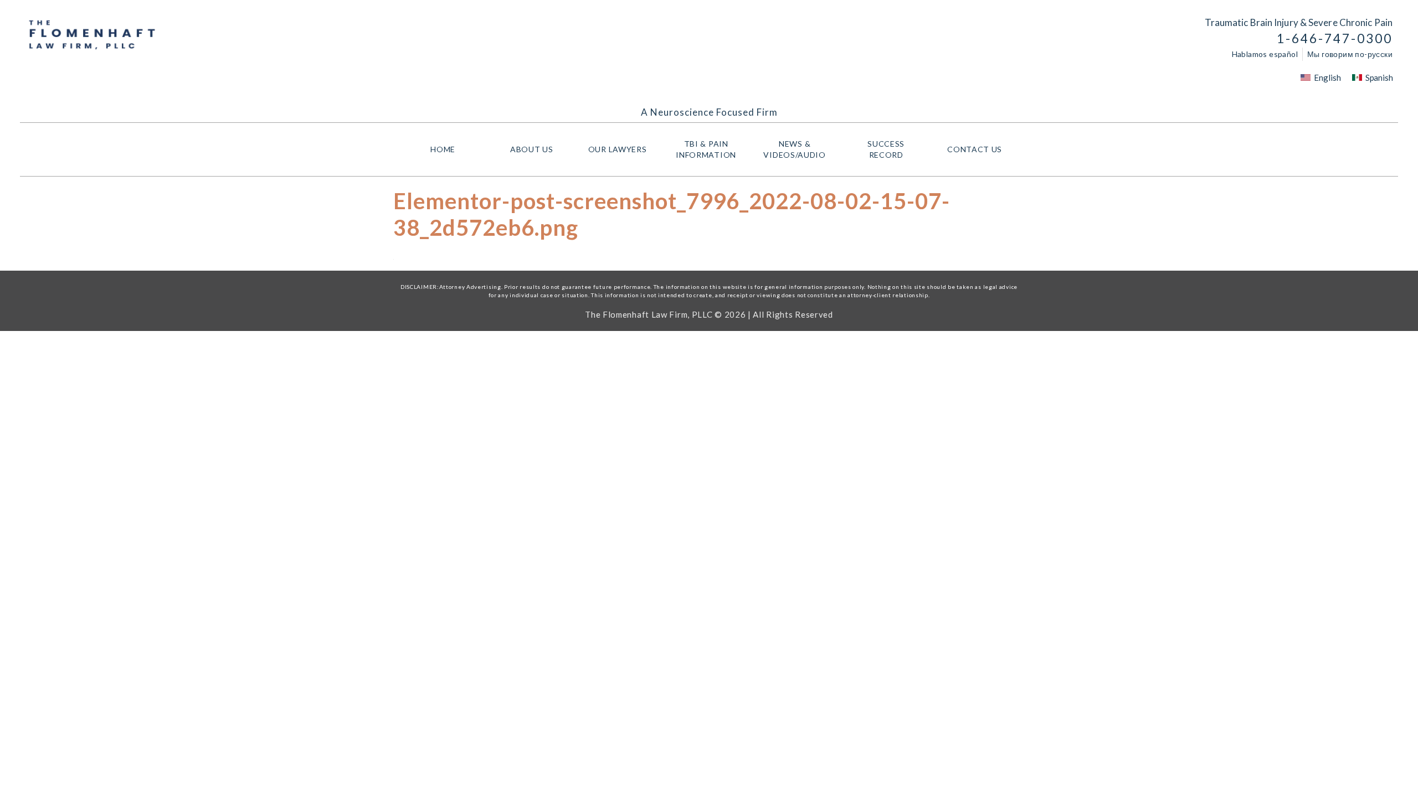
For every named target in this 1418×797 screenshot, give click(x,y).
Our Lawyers (617, 149)
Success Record (886, 149)
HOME (442, 149)
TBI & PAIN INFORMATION (706, 149)
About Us (531, 149)
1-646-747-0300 (1335, 38)
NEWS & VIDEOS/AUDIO (794, 149)
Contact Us (974, 149)
